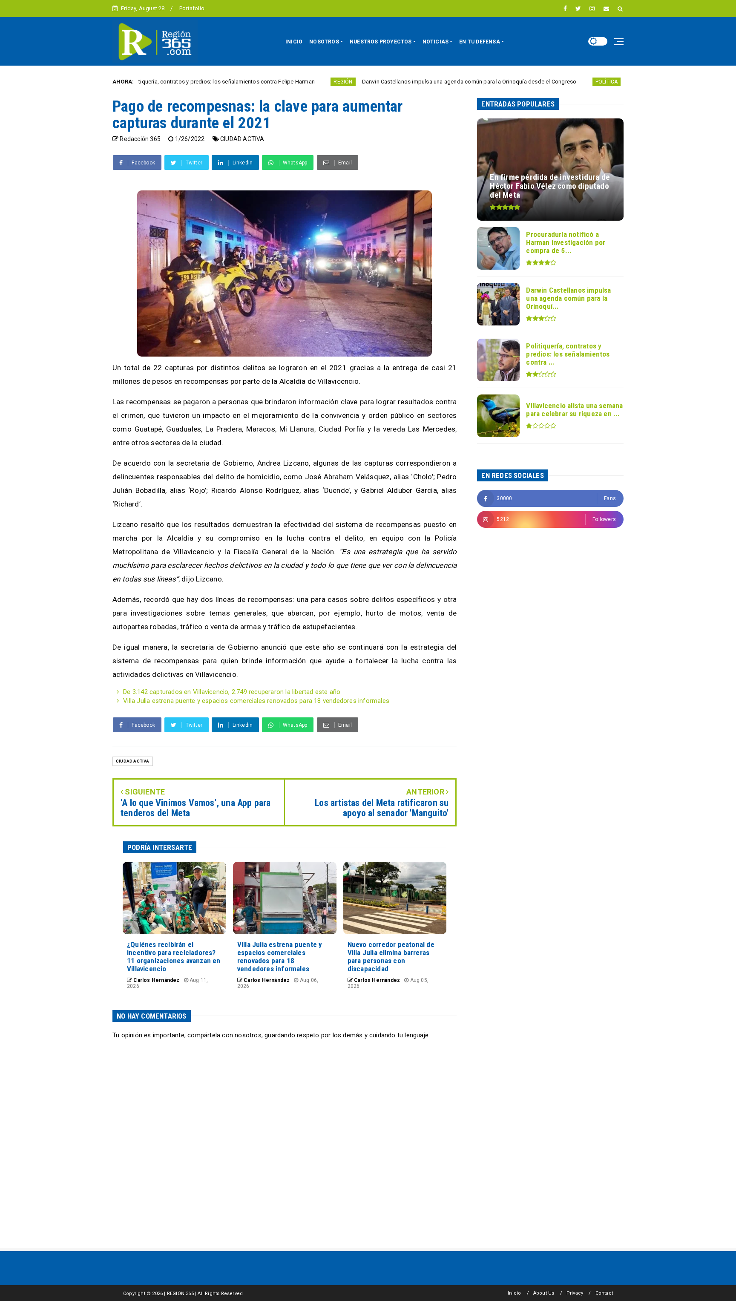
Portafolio (191, 8)
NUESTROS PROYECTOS (381, 42)
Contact (604, 1293)
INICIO (293, 42)
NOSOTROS (324, 42)
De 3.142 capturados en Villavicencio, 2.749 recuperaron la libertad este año (231, 692)
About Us (544, 1293)
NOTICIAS (436, 42)
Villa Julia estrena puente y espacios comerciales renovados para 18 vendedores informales (256, 701)
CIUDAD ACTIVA (242, 138)
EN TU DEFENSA (479, 42)
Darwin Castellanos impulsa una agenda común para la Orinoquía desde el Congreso (418, 81)
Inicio (514, 1293)
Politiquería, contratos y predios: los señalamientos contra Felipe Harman (171, 81)
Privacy (574, 1293)
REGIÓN (292, 82)
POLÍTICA (556, 82)
